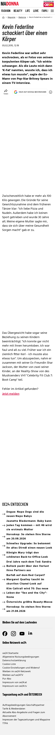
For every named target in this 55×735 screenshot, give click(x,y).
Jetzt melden (10, 394)
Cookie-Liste (9, 664)
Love (36, 10)
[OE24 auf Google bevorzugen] (50, 92)
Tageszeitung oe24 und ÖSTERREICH (22, 694)
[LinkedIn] (30, 633)
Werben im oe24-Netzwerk (16, 672)
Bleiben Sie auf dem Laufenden (19, 622)
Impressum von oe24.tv (14, 686)
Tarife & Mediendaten (13, 709)
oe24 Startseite (10, 653)
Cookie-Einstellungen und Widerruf (21, 668)
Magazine (11, 17)
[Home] (3, 17)
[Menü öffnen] (52, 10)
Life (27, 10)
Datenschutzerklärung (14, 661)
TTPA (5, 723)
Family (45, 10)
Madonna (22, 17)
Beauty (18, 10)
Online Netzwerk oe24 (14, 642)
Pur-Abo (6, 679)
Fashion (6, 10)
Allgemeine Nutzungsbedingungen (20, 657)
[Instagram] (13, 633)
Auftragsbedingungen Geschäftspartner (23, 705)
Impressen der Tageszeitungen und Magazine (26, 720)
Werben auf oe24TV (12, 675)
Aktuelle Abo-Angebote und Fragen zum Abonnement (23, 714)
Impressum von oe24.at (14, 682)
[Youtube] (22, 633)
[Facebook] (4, 633)
